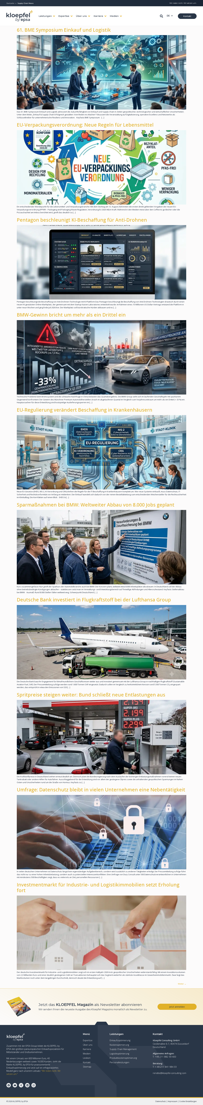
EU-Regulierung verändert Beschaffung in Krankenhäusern (84, 410)
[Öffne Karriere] (105, 16)
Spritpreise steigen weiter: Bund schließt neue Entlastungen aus (91, 694)
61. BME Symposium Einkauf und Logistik (64, 30)
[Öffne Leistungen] (54, 16)
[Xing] (21, 1085)
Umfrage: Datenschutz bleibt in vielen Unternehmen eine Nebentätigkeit (101, 789)
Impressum (172, 1101)
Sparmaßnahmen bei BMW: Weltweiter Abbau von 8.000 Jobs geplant (95, 504)
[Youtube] (15, 1085)
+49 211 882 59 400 (165, 1056)
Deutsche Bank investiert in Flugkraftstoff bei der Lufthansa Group (94, 599)
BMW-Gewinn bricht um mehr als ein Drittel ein (71, 315)
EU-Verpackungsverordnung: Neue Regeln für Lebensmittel (85, 125)
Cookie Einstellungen (188, 1101)
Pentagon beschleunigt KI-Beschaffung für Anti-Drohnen (82, 220)
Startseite (10, 3)
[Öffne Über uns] (89, 16)
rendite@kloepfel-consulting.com (169, 1073)
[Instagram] (33, 1085)
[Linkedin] (27, 1085)
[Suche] (161, 16)
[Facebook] (8, 1085)
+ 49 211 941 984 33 (166, 1066)
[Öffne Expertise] (71, 16)
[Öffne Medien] (120, 16)
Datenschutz (160, 1101)
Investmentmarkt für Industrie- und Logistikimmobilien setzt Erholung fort (98, 887)
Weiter (182, 983)
